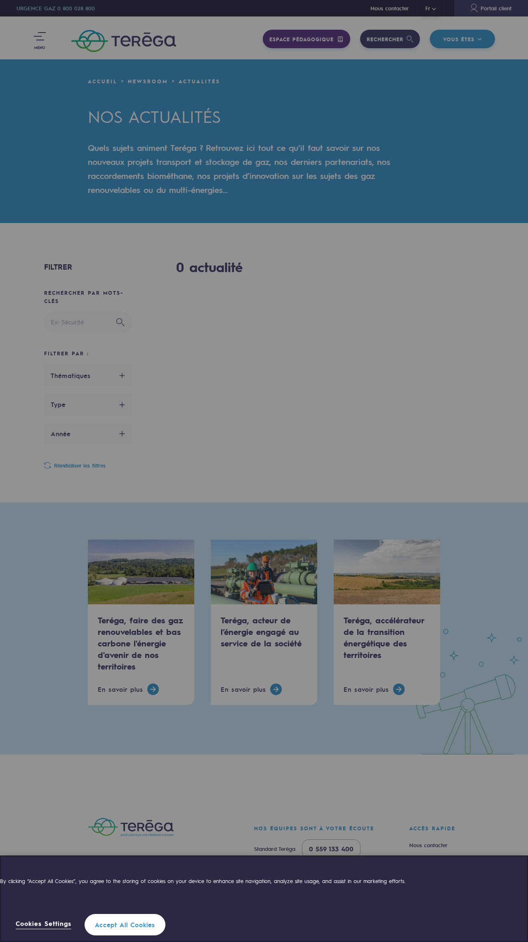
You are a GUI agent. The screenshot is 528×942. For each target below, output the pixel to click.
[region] (264, 898)
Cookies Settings (43, 924)
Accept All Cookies (125, 925)
